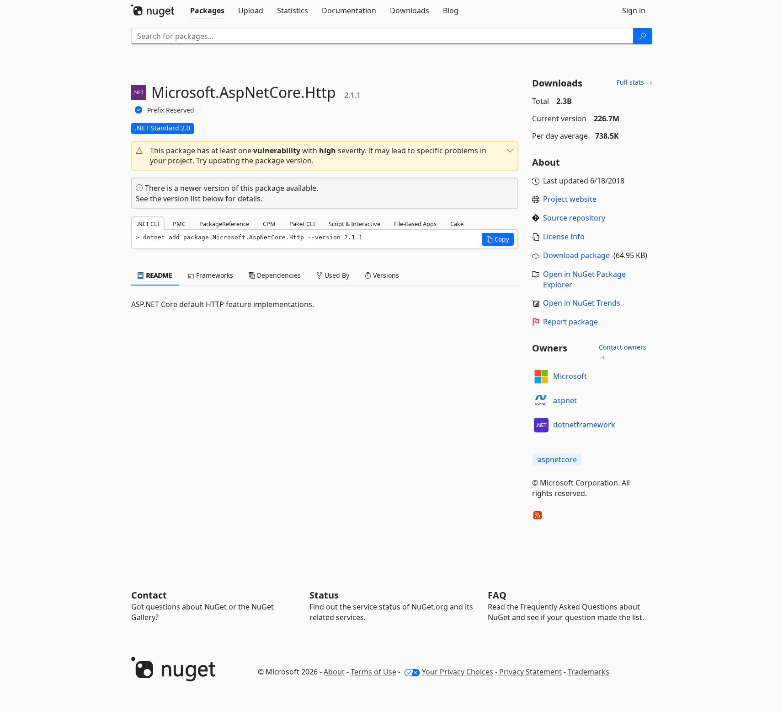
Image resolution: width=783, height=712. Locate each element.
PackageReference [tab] (224, 224)
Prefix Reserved (170, 110)
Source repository (574, 218)
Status (324, 595)
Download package (576, 255)
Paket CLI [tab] (302, 224)
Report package (570, 322)
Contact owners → (622, 352)
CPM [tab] (269, 224)
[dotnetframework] (541, 425)
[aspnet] (541, 401)
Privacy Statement (530, 672)
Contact (149, 595)
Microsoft (570, 376)
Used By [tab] (336, 275)
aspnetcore (557, 459)
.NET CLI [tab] (148, 224)
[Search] (642, 36)
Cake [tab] (456, 224)
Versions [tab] (385, 275)
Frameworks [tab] (213, 275)
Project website (570, 199)
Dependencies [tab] (278, 275)
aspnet (565, 400)
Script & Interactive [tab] (354, 224)
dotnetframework (584, 425)
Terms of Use (373, 672)
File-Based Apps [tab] (415, 224)
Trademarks (588, 672)
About (334, 672)
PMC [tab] (179, 224)
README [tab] (158, 275)
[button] (325, 156)
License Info (564, 237)
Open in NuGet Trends (581, 303)
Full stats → (634, 82)
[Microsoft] (541, 376)
